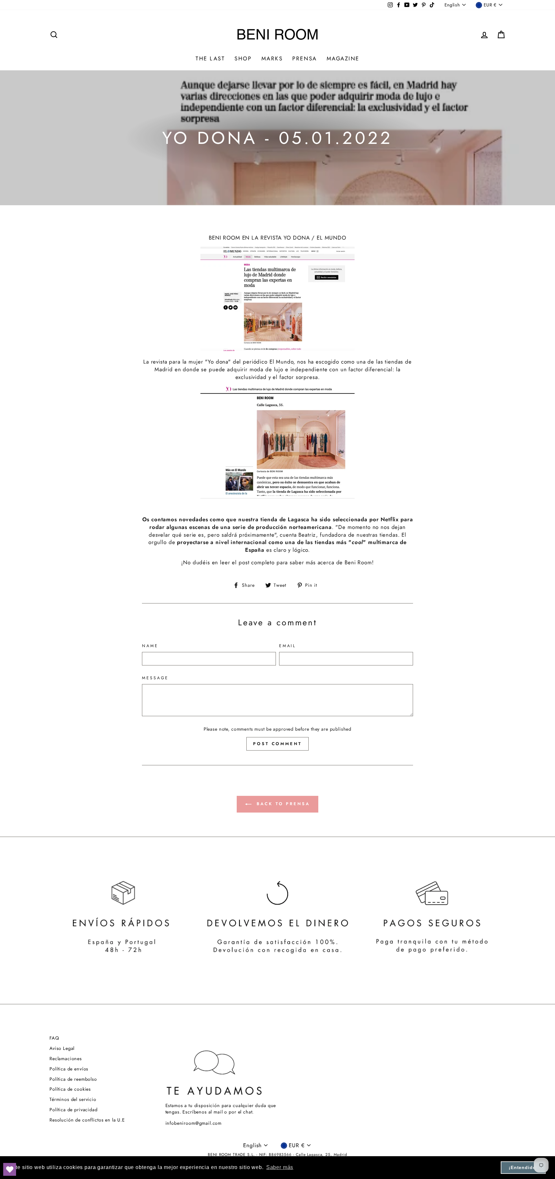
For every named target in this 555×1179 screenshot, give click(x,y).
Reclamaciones (65, 1058)
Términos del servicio (72, 1099)
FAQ (54, 1038)
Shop (242, 58)
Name (150, 646)
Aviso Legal (62, 1048)
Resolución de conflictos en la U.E (87, 1120)
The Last (210, 58)
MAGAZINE (343, 58)
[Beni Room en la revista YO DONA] (277, 442)
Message (155, 678)
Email (287, 646)
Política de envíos (68, 1069)
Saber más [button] (280, 1167)
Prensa (304, 58)
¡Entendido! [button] (523, 1167)
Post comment (277, 744)
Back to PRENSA (282, 804)
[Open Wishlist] (9, 1169)
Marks (272, 58)
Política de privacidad (73, 1109)
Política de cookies (70, 1089)
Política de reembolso (73, 1079)
